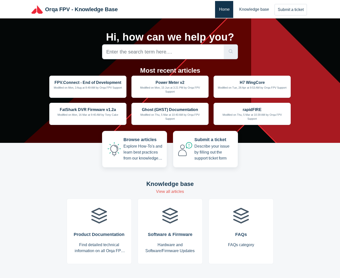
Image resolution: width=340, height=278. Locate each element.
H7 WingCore (252, 82)
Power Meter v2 (170, 82)
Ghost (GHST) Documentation (170, 110)
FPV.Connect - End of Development (88, 82)
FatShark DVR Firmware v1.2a (88, 110)
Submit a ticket (291, 9)
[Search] (231, 51)
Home (224, 9)
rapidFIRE (252, 110)
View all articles (170, 191)
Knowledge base (254, 9)
